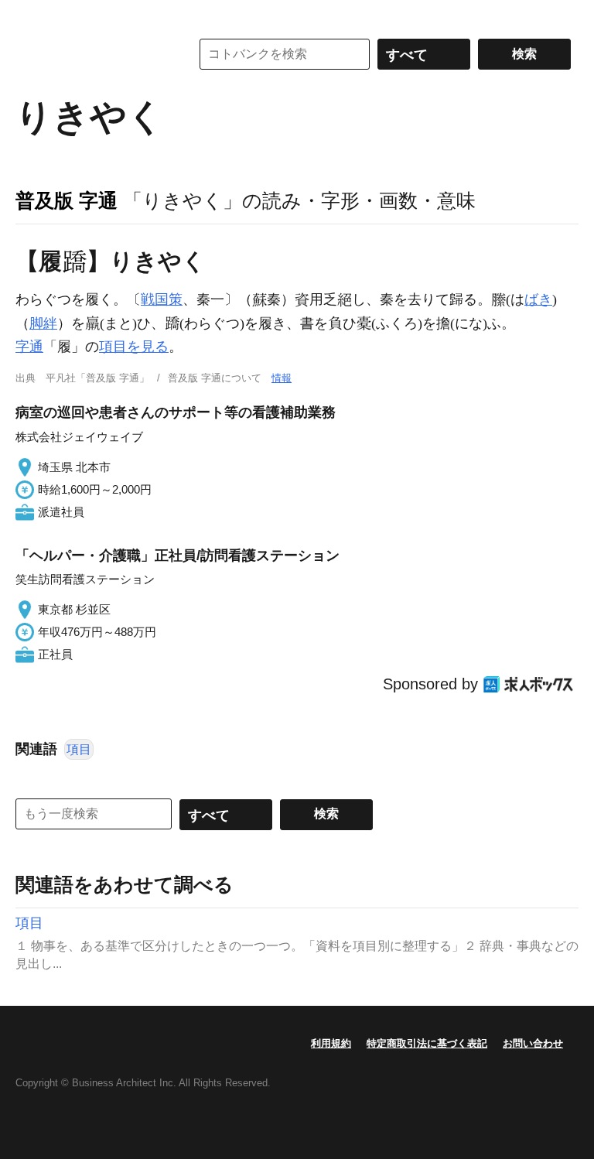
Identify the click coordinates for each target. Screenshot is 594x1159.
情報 (281, 378)
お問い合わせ (533, 1043)
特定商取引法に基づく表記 (427, 1043)
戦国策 (162, 299)
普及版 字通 (66, 200)
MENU (30, 15)
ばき (538, 299)
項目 (79, 749)
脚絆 (43, 323)
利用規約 (331, 1043)
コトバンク (92, 54)
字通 (29, 346)
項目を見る (134, 346)
